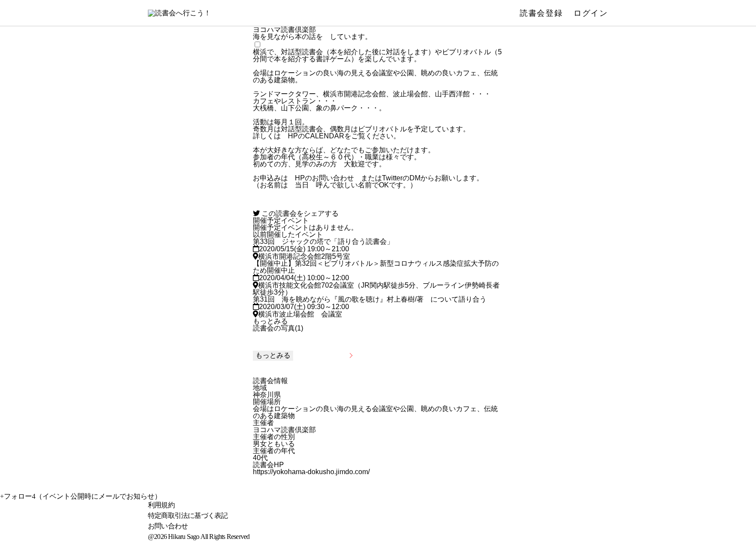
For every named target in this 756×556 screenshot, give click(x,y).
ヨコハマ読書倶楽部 (284, 429)
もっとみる (270, 321)
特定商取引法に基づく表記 (188, 515)
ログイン (591, 13)
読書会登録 (541, 13)
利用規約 (161, 505)
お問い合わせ (168, 526)
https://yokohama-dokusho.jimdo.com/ (311, 471)
